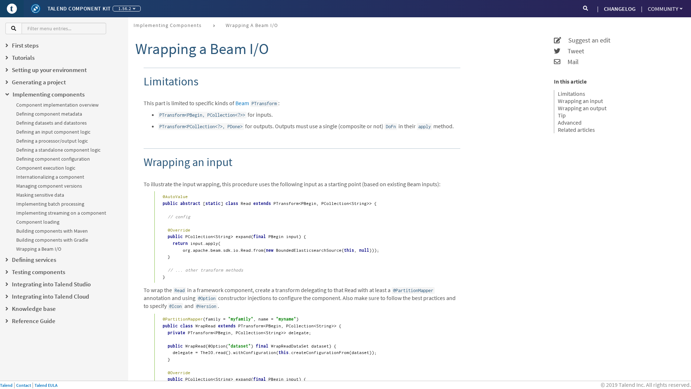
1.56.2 (124, 8)
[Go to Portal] (12, 8)
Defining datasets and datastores (51, 123)
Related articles (576, 129)
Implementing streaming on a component (61, 213)
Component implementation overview (57, 105)
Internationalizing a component (50, 177)
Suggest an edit (585, 40)
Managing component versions (49, 186)
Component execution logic (45, 168)
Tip (562, 115)
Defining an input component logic (53, 132)
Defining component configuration (53, 159)
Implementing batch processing (50, 204)
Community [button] (663, 8)
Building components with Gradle (52, 240)
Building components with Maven (52, 231)
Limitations (571, 93)
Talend (6, 385)
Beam (242, 103)
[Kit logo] (36, 8)
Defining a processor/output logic (52, 141)
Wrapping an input (580, 100)
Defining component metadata (49, 114)
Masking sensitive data (40, 195)
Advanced (570, 122)
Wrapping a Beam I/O (38, 249)
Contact (23, 385)
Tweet (572, 51)
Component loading (37, 222)
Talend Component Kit (79, 8)
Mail (569, 62)
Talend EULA (46, 385)
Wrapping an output (582, 108)
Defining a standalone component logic (58, 150)
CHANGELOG (620, 8)
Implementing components (168, 25)
